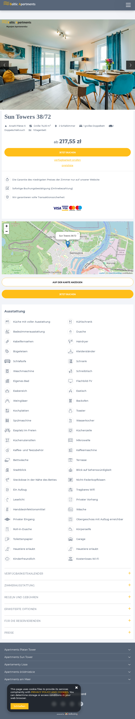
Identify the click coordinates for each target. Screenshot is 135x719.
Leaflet (102, 272)
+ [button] (6, 226)
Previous (4, 65)
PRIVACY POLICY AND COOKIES (49, 692)
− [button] (6, 231)
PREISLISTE (67, 165)
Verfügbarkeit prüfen (67, 160)
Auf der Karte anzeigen (67, 282)
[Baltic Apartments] (81, 703)
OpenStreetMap (115, 272)
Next (130, 65)
